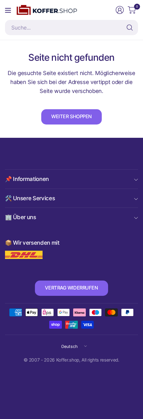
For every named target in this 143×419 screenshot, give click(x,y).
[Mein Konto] (120, 10)
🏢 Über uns (20, 217)
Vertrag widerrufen (71, 288)
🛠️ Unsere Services (30, 198)
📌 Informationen (27, 179)
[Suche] (129, 27)
